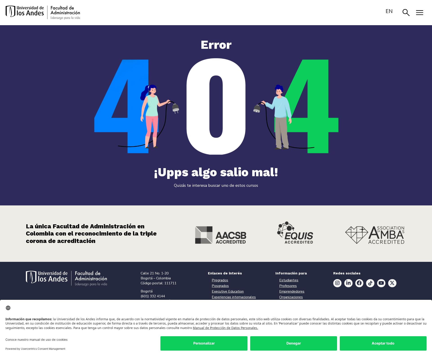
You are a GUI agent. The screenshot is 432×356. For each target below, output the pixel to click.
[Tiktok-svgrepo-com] (370, 283)
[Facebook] (359, 283)
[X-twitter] (392, 283)
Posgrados (220, 286)
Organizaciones (291, 297)
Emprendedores (291, 291)
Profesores (288, 286)
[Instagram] (337, 283)
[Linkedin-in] (348, 283)
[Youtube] (381, 283)
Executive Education (228, 291)
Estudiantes (288, 280)
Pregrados (220, 280)
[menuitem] (389, 11)
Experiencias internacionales (234, 297)
